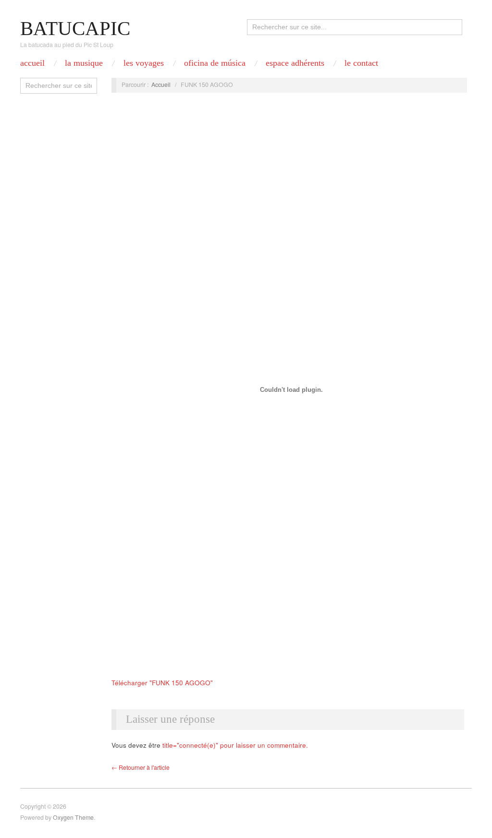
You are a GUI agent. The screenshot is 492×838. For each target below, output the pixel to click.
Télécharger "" (162, 682)
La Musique (84, 63)
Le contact (361, 63)
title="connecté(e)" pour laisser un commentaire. (235, 745)
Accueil (32, 63)
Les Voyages (143, 63)
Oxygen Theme (73, 817)
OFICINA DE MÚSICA (215, 63)
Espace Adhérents (295, 63)
